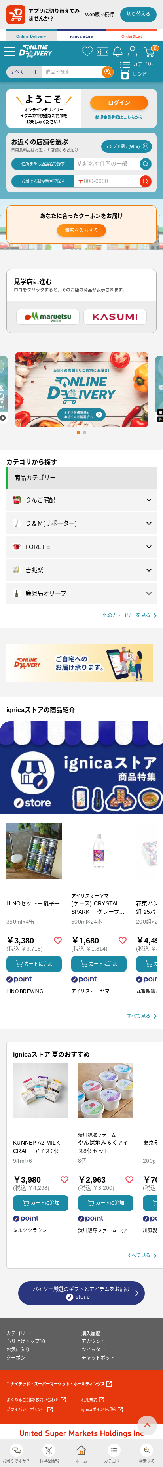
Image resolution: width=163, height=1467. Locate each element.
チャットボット (98, 1358)
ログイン (119, 102)
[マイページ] (132, 51)
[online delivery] (35, 51)
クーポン (15, 1358)
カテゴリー (18, 1333)
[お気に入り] (87, 51)
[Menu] (9, 51)
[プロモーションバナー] (81, 767)
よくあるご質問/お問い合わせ (32, 1400)
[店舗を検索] (146, 164)
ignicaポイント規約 (99, 1409)
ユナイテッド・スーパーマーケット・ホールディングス (55, 1384)
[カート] (149, 51)
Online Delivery (31, 36)
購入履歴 (91, 1333)
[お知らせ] (117, 51)
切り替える (138, 14)
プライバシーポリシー (26, 1409)
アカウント (93, 1341)
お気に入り (18, 1350)
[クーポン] (102, 51)
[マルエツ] (48, 317)
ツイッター (93, 1350)
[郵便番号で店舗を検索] (146, 181)
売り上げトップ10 (25, 1341)
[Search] (108, 72)
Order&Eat (131, 36)
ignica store (81, 36)
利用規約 (89, 1400)
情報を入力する (81, 230)
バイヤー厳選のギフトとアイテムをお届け (81, 1289)
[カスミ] (115, 317)
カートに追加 (38, 964)
